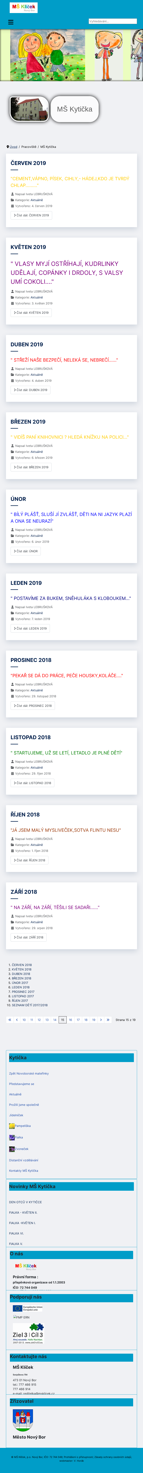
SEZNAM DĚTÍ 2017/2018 (30, 1005)
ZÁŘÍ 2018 (24, 892)
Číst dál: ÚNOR (27, 551)
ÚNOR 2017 (20, 983)
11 (31, 1020)
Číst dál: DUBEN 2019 (31, 390)
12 (39, 1020)
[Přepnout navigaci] (11, 22)
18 (86, 1020)
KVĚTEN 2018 (21, 969)
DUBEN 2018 (21, 974)
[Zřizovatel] (23, 1420)
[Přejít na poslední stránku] (108, 1019)
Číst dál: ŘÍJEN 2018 (30, 860)
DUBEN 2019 (27, 344)
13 (47, 1020)
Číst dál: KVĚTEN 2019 (32, 312)
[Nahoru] (136, 1466)
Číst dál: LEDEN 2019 (31, 628)
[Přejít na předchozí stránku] (17, 1019)
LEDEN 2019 (26, 583)
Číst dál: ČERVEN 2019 (32, 215)
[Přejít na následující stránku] (101, 1019)
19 (93, 1020)
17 (78, 1020)
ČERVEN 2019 (28, 163)
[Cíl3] (28, 1333)
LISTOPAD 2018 (31, 737)
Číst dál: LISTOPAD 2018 (33, 783)
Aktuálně (37, 200)
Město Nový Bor (29, 1436)
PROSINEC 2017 (23, 992)
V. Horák (79, 1460)
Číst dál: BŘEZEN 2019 (32, 467)
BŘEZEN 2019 (28, 422)
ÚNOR (18, 499)
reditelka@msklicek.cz (39, 1393)
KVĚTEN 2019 (28, 247)
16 (70, 1020)
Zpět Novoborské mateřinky (29, 1073)
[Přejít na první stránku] (10, 1019)
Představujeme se (21, 1084)
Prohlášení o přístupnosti (78, 1456)
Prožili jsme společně (24, 1105)
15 (62, 1020)
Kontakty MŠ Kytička (23, 1170)
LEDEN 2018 (21, 987)
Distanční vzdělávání (23, 1160)
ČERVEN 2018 (22, 965)
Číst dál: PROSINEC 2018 (34, 706)
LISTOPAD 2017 (23, 996)
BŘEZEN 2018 (21, 978)
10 (24, 1020)
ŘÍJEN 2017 (20, 1000)
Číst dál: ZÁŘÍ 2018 (29, 937)
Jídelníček (16, 1115)
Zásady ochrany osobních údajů (112, 1456)
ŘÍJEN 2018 (25, 814)
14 (54, 1020)
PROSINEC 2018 (31, 660)
